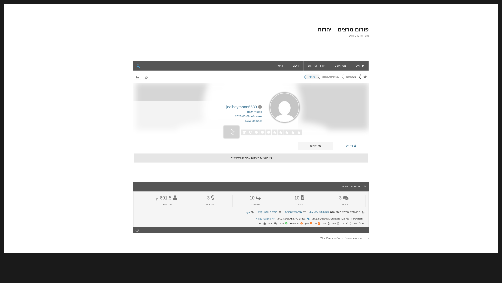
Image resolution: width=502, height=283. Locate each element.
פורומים (360, 65)
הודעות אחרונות (316, 65)
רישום (296, 65)
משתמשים (340, 65)
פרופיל (350, 145)
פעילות (314, 145)
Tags (247, 212)
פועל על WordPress (331, 238)
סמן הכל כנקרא (264, 218)
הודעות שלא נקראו (267, 212)
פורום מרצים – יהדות (343, 30)
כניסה (280, 65)
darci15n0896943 (319, 212)
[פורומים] (365, 77)
